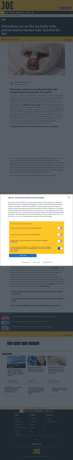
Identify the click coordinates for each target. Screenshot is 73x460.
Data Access (36, 262)
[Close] (69, 198)
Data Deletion (26, 262)
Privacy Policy (47, 262)
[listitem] (36, 224)
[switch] (60, 228)
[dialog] (36, 230)
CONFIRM (22, 255)
